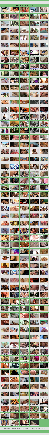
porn (24, 2)
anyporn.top (25, 433)
